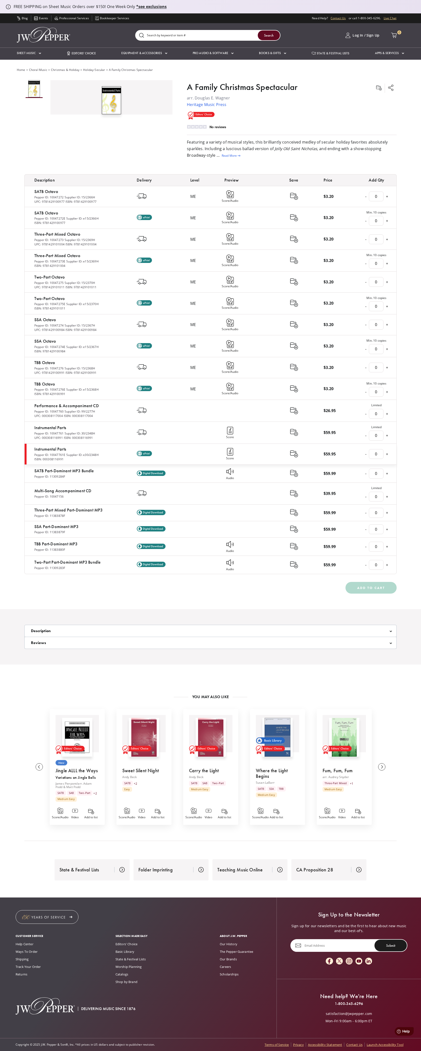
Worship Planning (128, 966)
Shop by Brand (126, 982)
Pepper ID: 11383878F (49, 516)
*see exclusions (151, 6)
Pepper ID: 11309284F (49, 476)
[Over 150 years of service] (47, 917)
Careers (225, 966)
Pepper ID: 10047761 (49, 433)
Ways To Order (27, 951)
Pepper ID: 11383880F (49, 550)
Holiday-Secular (94, 70)
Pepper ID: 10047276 (49, 368)
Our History (228, 944)
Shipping (22, 959)
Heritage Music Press (206, 104)
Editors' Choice (126, 944)
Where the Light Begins (272, 773)
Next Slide (381, 767)
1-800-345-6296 (349, 1004)
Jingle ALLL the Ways (77, 770)
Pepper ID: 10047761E (49, 455)
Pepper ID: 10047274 (49, 325)
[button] (29, 53)
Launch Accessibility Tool (385, 1044)
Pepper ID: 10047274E (49, 347)
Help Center (24, 944)
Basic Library (124, 951)
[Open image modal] (111, 102)
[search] (141, 35)
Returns (21, 974)
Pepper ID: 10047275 (49, 283)
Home (21, 70)
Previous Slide (39, 767)
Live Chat (390, 18)
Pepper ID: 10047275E (49, 304)
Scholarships (229, 974)
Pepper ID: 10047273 (49, 240)
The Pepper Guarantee (236, 951)
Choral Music (38, 70)
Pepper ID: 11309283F (49, 568)
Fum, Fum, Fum (338, 770)
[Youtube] (358, 961)
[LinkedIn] (368, 961)
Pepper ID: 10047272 (49, 197)
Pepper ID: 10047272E (49, 218)
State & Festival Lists (130, 959)
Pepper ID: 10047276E (49, 389)
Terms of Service (277, 1044)
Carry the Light (204, 770)
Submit (390, 945)
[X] (339, 961)
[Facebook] (329, 961)
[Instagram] (349, 961)
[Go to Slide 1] (34, 89)
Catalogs (121, 974)
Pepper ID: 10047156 (49, 496)
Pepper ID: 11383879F (49, 532)
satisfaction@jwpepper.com (349, 1014)
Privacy (298, 1044)
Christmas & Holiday (65, 70)
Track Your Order (28, 966)
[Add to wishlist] (379, 88)
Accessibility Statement (325, 1044)
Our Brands (228, 959)
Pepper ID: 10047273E (49, 261)
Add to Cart (371, 588)
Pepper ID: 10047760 (49, 411)
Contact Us (338, 18)
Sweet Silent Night (140, 770)
